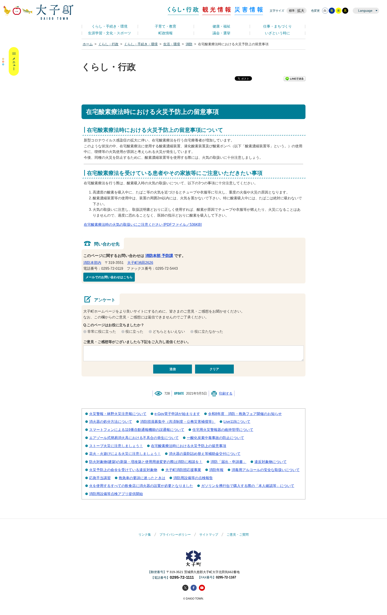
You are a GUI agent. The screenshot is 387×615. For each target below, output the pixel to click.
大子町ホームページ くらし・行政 (38, 12)
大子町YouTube (202, 588)
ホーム (88, 44)
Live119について (237, 422)
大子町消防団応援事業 (183, 470)
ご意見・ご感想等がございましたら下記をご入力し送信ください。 (137, 342)
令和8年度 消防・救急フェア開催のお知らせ (245, 414)
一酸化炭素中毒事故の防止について (215, 438)
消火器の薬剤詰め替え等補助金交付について (205, 454)
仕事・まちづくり (277, 26)
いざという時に (277, 33)
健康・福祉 (221, 26)
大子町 (193, 558)
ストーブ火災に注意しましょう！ (116, 446)
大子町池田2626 (140, 263)
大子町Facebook (194, 588)
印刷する (225, 393)
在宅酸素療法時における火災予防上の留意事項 (188, 446)
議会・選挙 (221, 33)
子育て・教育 (165, 26)
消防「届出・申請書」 (228, 462)
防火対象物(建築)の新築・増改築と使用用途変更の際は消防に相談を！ (145, 462)
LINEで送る (294, 78)
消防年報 (216, 470)
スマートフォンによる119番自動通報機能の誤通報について (136, 430)
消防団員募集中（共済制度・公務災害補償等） (177, 422)
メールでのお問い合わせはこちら (109, 277)
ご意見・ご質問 (238, 534)
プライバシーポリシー (175, 534)
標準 (292, 10)
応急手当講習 (100, 478)
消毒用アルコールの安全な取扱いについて (266, 470)
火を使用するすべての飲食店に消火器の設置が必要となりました (141, 486)
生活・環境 (171, 44)
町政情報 (165, 33)
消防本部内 (92, 263)
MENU (10, 61)
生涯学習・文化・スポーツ (109, 33)
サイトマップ (208, 534)
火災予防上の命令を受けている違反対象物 (123, 470)
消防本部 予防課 (159, 256)
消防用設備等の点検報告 (193, 478)
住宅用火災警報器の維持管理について (222, 430)
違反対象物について (270, 462)
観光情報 (216, 11)
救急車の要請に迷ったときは (142, 478)
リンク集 (144, 534)
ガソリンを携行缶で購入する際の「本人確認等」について (247, 486)
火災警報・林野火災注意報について (117, 414)
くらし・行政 (183, 11)
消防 (189, 44)
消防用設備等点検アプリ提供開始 (116, 494)
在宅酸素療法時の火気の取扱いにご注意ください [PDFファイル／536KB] (143, 224)
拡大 (300, 11)
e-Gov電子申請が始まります (177, 414)
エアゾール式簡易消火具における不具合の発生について (134, 438)
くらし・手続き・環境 (109, 26)
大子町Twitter (185, 588)
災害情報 (248, 11)
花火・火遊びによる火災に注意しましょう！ (125, 454)
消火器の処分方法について (110, 422)
